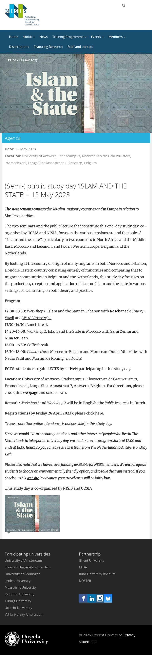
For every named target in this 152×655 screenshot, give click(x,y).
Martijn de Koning (48, 358)
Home (13, 37)
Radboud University (19, 594)
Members (116, 37)
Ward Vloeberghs (36, 318)
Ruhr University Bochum (97, 574)
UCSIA (86, 488)
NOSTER (85, 581)
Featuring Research (48, 46)
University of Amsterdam (23, 560)
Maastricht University (21, 587)
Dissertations (19, 46)
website (33, 478)
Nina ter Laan (16, 338)
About (28, 37)
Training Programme (68, 37)
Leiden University (17, 581)
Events (96, 37)
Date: (9, 149)
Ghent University (91, 560)
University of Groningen (22, 574)
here (99, 413)
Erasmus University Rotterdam (28, 567)
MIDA (83, 567)
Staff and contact (80, 46)
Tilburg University (18, 601)
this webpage (26, 392)
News (44, 37)
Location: (13, 156)
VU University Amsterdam (24, 614)
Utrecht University (18, 608)
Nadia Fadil (14, 358)
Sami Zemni (120, 331)
